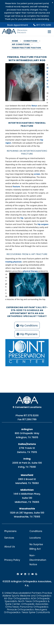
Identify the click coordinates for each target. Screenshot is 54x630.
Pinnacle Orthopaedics (20, 609)
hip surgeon (42, 224)
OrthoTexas (12, 606)
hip (21, 218)
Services (9, 537)
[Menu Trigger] (49, 31)
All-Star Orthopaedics (17, 598)
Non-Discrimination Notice (37, 560)
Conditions (35, 531)
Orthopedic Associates (34, 604)
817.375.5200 (31, 415)
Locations (35, 537)
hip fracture (47, 77)
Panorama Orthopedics (34, 606)
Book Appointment (17, 25)
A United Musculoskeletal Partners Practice (27, 593)
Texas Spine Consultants (35, 612)
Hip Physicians (28, 334)
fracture (16, 186)
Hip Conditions (29, 325)
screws (37, 174)
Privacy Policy (12, 560)
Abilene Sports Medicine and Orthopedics (26, 595)
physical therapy (30, 271)
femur (34, 105)
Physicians (10, 531)
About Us (9, 546)
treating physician (13, 261)
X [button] (52, 3)
